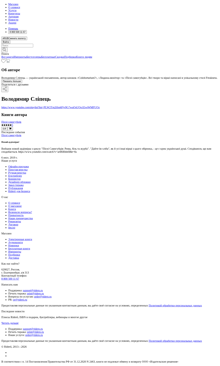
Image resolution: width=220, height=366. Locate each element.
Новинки (13, 245)
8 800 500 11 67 (10, 278)
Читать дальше (10, 323)
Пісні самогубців (11, 135)
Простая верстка (18, 169)
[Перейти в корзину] (8, 61)
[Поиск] (4, 49)
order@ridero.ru (43, 296)
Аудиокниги (15, 242)
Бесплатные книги (19, 248)
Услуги (12, 10)
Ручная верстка (17, 172)
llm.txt (11, 227)
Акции (12, 22)
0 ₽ (4, 128)
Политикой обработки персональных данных (175, 305)
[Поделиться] (4, 89)
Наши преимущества (20, 218)
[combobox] (110, 45)
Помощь (13, 28)
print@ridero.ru (35, 293)
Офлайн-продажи (18, 166)
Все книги (7, 56)
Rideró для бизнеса (19, 191)
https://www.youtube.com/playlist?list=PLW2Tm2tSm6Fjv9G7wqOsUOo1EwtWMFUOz (50, 107)
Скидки (59, 56)
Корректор (14, 178)
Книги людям (84, 56)
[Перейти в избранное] (3, 61)
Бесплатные (48, 56)
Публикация (15, 188)
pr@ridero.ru (20, 299)
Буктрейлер (15, 175)
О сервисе (14, 7)
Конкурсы (14, 13)
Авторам (13, 16)
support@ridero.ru (33, 290)
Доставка (13, 257)
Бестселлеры (33, 56)
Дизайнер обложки (19, 182)
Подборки (70, 56)
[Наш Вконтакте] (10, 352)
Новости (13, 19)
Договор (13, 224)
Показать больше (12, 81)
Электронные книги (20, 239)
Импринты (20, 56)
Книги (12, 209)
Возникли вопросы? (20, 212)
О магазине (15, 206)
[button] (110, 49)
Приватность (16, 215)
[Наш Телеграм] (9, 355)
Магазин (13, 4)
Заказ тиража (16, 185)
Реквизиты (14, 221)
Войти (6, 42)
